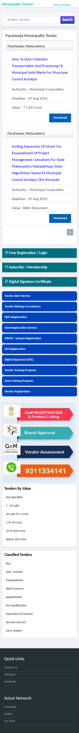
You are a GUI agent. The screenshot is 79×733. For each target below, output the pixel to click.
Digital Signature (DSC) (19, 359)
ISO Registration (15, 349)
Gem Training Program (19, 381)
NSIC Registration (16, 317)
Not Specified (14, 497)
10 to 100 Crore (15, 531)
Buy (8, 563)
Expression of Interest (19, 614)
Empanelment (14, 580)
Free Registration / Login (27, 253)
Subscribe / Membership (27, 267)
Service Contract (16, 622)
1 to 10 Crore (14, 522)
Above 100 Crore (16, 539)
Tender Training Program (20, 370)
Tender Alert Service (17, 296)
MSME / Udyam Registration (23, 338)
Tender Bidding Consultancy (23, 306)
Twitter (8, 714)
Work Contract (15, 588)
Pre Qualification (16, 605)
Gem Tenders (14, 631)
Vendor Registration (18, 391)
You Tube (9, 721)
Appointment (14, 597)
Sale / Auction (14, 572)
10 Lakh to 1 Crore (17, 514)
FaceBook (10, 707)
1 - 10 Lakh (12, 505)
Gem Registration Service (21, 328)
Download (60, 118)
